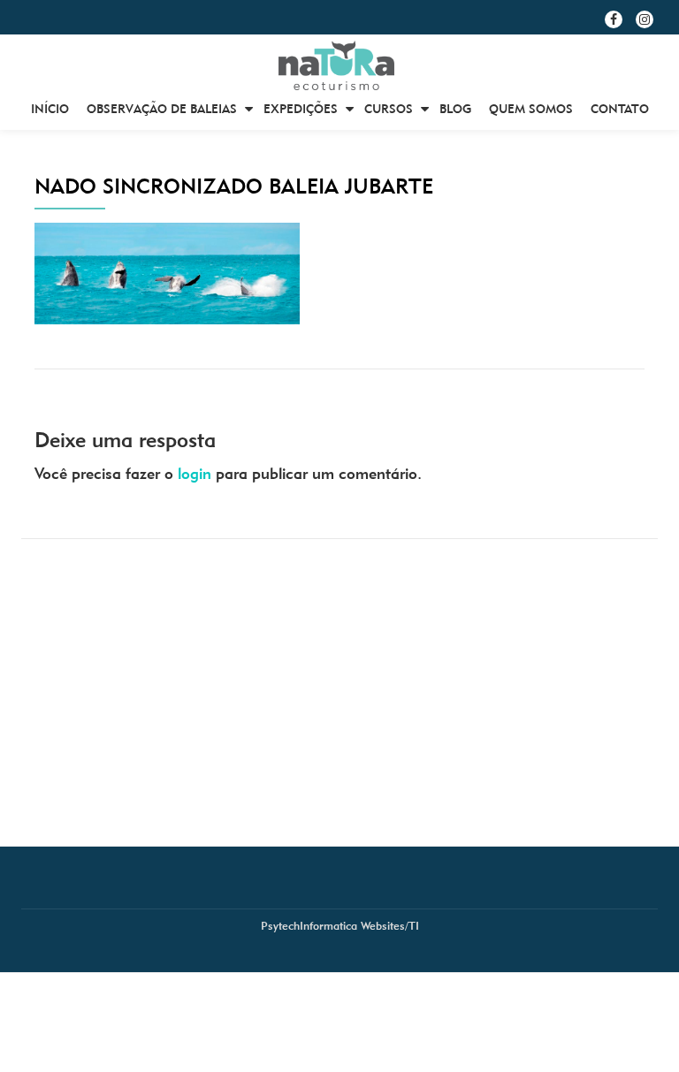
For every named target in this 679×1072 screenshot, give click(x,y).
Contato (620, 109)
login (194, 473)
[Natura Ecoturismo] (339, 65)
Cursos (388, 109)
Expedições (300, 109)
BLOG (455, 109)
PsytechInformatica (309, 925)
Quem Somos (531, 109)
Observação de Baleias (162, 109)
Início (50, 109)
